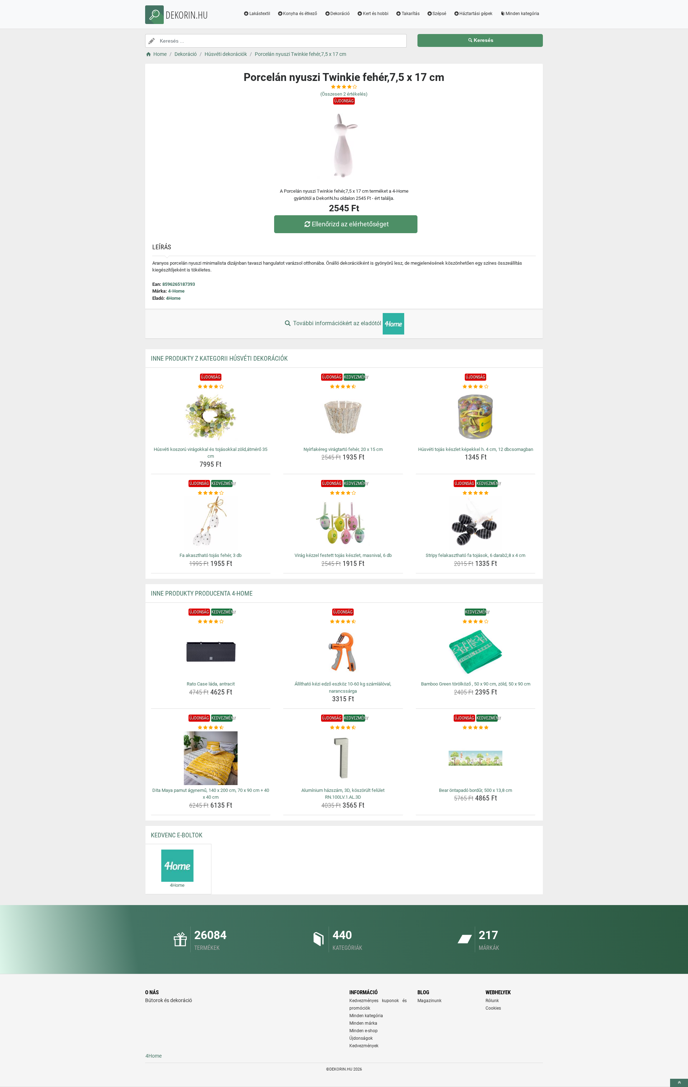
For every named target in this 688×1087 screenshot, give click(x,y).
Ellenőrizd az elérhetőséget (350, 224)
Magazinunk (429, 1000)
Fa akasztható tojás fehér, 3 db (211, 555)
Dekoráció (340, 13)
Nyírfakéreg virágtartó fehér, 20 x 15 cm (343, 449)
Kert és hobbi (375, 13)
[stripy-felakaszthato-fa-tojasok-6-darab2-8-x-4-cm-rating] (475, 493)
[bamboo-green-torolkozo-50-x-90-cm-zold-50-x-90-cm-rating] (475, 621)
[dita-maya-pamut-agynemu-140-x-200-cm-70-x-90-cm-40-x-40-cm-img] (211, 758)
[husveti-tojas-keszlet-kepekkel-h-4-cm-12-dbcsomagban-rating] (475, 386)
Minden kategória (522, 13)
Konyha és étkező (300, 13)
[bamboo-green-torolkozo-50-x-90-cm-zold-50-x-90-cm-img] (475, 652)
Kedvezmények (363, 1045)
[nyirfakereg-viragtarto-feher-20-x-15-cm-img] (343, 417)
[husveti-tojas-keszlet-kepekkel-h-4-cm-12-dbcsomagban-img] (475, 417)
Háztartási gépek (475, 13)
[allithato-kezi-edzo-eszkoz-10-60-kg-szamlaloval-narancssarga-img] (343, 652)
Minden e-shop (363, 1030)
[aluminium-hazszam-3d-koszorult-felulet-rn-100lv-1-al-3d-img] (343, 758)
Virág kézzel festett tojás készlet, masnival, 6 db (343, 555)
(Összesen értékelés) (344, 94)
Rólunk (492, 1000)
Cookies (493, 1008)
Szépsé (439, 13)
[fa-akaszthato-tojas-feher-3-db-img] (211, 523)
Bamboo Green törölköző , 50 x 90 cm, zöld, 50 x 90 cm (475, 684)
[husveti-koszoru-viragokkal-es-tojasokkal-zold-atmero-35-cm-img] (211, 417)
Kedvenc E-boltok (176, 835)
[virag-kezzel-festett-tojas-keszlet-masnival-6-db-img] (343, 523)
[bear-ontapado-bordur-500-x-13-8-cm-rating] (475, 727)
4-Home (176, 291)
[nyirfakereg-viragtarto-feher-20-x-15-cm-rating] (343, 386)
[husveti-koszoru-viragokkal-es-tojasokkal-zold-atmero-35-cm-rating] (211, 386)
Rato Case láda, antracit (211, 684)
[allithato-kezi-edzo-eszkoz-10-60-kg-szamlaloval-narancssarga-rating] (343, 621)
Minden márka (363, 1023)
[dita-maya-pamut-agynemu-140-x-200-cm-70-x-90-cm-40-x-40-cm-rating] (211, 727)
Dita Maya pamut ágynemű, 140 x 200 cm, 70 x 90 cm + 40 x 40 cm (210, 794)
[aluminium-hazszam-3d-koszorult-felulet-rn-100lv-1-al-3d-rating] (343, 727)
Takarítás (411, 13)
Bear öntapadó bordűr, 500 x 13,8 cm (475, 790)
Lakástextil (259, 13)
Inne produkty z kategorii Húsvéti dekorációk (219, 358)
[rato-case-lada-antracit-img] (211, 652)
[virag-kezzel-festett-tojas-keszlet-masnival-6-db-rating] (343, 493)
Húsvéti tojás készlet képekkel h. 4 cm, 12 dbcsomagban (475, 449)
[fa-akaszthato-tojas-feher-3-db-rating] (211, 493)
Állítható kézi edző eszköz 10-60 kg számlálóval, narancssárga (343, 687)
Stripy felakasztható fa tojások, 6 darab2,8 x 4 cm (475, 555)
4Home (173, 298)
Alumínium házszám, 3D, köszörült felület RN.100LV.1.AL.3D (342, 794)
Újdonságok (361, 1038)
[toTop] (679, 1083)
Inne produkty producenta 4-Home (202, 593)
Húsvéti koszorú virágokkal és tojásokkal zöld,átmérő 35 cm (210, 453)
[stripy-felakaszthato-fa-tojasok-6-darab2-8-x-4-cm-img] (475, 523)
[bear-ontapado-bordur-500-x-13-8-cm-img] (475, 758)
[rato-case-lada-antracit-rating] (211, 621)
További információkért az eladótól (337, 323)
